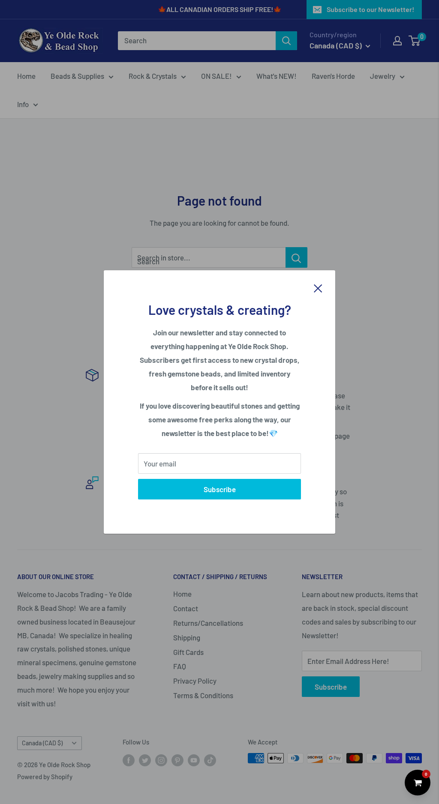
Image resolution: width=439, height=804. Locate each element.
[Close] (318, 287)
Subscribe (220, 489)
